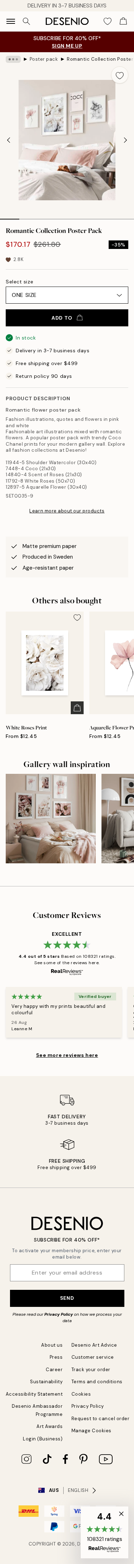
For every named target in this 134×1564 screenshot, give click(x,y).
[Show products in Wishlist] (107, 21)
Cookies (81, 1394)
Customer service (92, 1357)
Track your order (90, 1370)
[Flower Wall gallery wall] (51, 818)
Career (54, 1370)
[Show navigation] (11, 21)
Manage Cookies (91, 1431)
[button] (104, 1532)
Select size (19, 281)
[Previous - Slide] (8, 140)
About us (52, 1345)
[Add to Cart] (77, 707)
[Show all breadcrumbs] (13, 59)
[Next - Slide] (125, 140)
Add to (61, 318)
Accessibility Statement (34, 1394)
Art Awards (49, 1426)
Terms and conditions (97, 1382)
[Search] (26, 21)
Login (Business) (43, 1439)
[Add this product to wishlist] (119, 74)
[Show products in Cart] (123, 21)
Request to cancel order (100, 1419)
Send (67, 1298)
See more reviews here (67, 1055)
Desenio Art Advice (94, 1345)
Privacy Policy (58, 1314)
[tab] (9, 216)
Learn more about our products (66, 511)
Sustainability (46, 1382)
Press (56, 1357)
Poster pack (44, 59)
